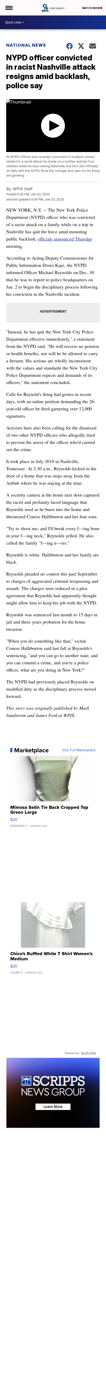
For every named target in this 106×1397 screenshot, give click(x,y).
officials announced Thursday (65, 239)
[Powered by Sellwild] (88, 1053)
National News (26, 45)
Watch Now (91, 8)
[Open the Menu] (8, 7)
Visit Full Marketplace (79, 750)
